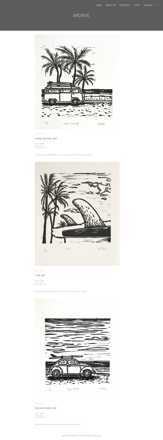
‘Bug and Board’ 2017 (46, 408)
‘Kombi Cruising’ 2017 (46, 138)
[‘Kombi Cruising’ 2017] (77, 81)
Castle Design (97, 435)
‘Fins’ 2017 (40, 275)
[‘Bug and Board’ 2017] (77, 349)
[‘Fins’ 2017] (77, 214)
